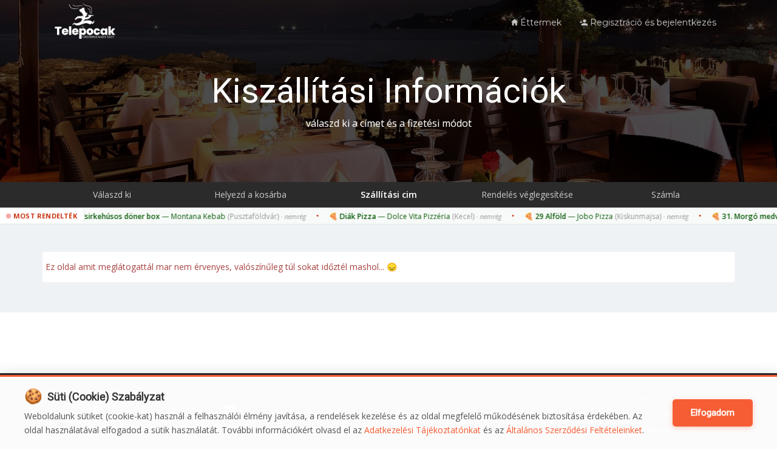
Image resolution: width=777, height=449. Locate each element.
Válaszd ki (112, 194)
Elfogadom (713, 412)
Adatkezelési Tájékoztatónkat (422, 430)
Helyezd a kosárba (250, 194)
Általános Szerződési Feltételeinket (574, 430)
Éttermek (540, 22)
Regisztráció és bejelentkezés (652, 22)
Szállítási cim (389, 194)
